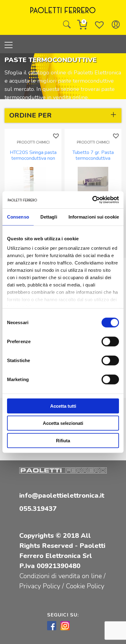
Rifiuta (63, 440)
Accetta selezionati (63, 423)
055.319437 (38, 508)
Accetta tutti (63, 405)
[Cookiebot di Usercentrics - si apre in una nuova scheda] (92, 200)
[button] (56, 136)
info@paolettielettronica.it (61, 495)
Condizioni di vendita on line (60, 576)
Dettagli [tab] (48, 216)
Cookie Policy (85, 586)
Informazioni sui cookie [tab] (94, 216)
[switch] (110, 341)
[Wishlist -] (99, 24)
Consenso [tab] (18, 216)
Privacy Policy (40, 586)
